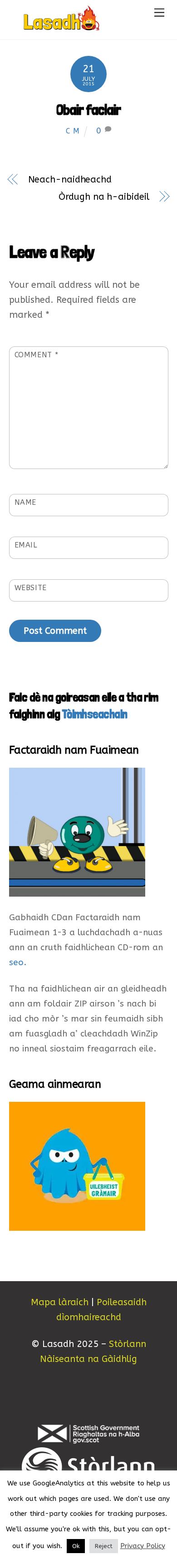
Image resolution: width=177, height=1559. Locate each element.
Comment (37, 354)
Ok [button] (75, 1546)
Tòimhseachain (95, 714)
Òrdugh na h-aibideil (104, 197)
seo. (17, 962)
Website (31, 587)
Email (26, 545)
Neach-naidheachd (70, 179)
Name (26, 502)
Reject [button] (104, 1546)
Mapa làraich (59, 1302)
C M (72, 131)
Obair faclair (88, 109)
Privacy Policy (142, 1546)
